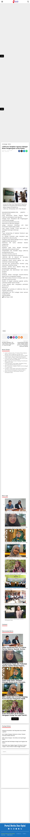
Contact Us (18, 833)
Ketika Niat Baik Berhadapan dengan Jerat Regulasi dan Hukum (14, 742)
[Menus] (2, 1)
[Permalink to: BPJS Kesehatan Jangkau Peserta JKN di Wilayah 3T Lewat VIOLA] (15, 581)
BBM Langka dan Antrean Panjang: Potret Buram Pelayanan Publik (16, 361)
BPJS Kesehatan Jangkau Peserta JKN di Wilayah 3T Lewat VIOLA (16, 366)
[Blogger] (19, 337)
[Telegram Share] (24, 151)
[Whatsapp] (26, 151)
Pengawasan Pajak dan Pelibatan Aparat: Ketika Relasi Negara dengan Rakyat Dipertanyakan (16, 356)
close (2, 56)
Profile (24, 833)
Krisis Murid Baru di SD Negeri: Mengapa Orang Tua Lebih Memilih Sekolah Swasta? (16, 364)
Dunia (4, 331)
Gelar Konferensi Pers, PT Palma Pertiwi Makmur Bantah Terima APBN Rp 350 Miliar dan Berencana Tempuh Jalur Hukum (16, 353)
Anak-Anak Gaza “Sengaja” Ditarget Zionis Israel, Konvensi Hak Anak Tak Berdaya (16, 359)
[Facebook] (8, 337)
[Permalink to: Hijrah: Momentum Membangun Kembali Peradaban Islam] (15, 611)
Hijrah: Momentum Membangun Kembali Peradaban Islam (14, 372)
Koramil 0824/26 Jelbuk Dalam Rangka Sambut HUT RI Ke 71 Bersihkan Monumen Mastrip (22, 343)
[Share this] (19, 151)
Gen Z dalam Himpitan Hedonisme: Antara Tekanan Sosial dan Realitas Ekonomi (13, 735)
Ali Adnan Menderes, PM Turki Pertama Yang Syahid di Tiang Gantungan (8, 343)
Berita (3, 151)
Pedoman (3, 835)
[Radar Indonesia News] (15, 1)
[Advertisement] (8, 30)
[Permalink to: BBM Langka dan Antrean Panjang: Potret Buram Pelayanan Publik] (15, 550)
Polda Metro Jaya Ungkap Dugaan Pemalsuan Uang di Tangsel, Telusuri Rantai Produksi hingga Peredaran (14, 746)
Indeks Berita (10, 835)
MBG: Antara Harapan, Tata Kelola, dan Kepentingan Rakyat (14, 738)
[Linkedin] (16, 337)
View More (15, 718)
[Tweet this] (22, 151)
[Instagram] (14, 337)
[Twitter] (11, 337)
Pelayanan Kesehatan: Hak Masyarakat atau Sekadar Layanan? (14, 731)
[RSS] (22, 337)
